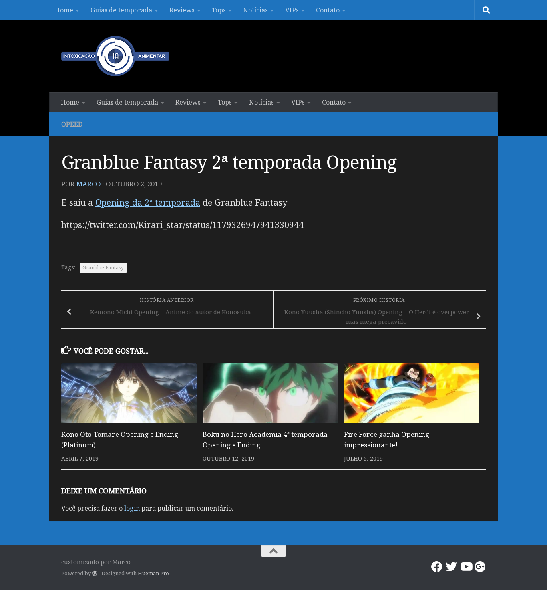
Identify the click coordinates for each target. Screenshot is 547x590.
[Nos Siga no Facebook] (436, 566)
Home (64, 10)
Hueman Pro (153, 573)
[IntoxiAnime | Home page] (115, 56)
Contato (328, 10)
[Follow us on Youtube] (465, 566)
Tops (219, 10)
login (132, 508)
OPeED (71, 124)
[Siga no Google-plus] (480, 566)
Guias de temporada (121, 10)
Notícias (255, 10)
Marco (88, 183)
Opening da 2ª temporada (147, 202)
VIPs (292, 10)
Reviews (182, 10)
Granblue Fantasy (103, 267)
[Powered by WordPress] (94, 573)
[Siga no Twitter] (451, 566)
